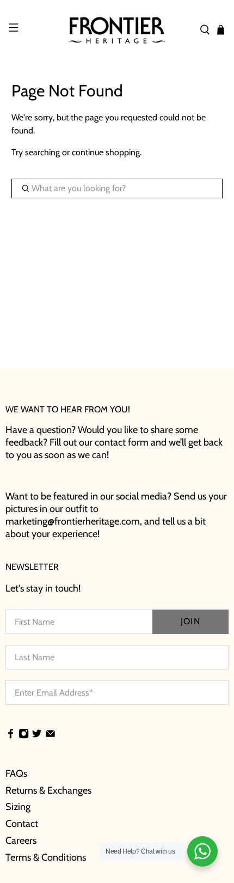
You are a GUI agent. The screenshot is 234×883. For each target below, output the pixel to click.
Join (190, 621)
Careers (20, 841)
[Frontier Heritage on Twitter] (37, 734)
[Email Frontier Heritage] (50, 734)
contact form (122, 442)
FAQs (16, 774)
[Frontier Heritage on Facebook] (10, 734)
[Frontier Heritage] (117, 30)
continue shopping (106, 152)
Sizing (17, 807)
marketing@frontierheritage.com (72, 521)
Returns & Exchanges (48, 790)
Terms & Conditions (45, 857)
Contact (21, 824)
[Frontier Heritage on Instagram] (24, 734)
